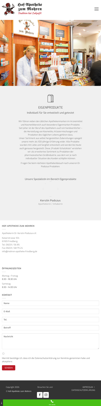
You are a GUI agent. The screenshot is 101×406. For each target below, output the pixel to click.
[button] (96, 8)
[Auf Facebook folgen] (40, 395)
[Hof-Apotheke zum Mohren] (40, 9)
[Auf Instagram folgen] (46, 395)
